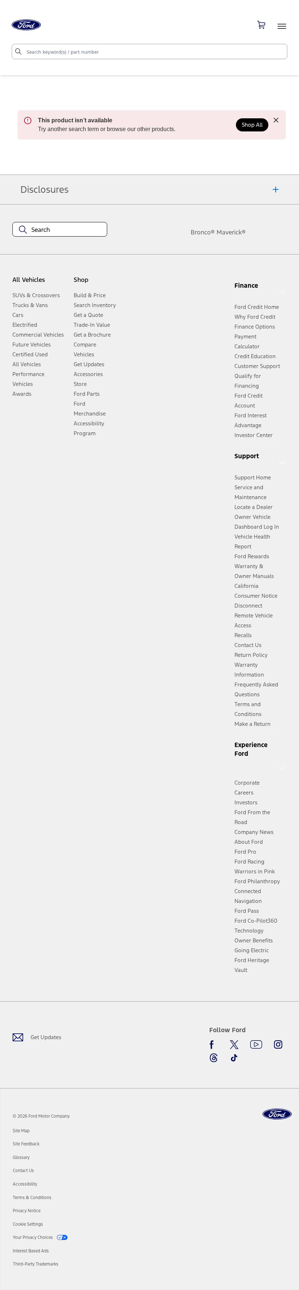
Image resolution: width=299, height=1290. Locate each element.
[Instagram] (278, 1044)
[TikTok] (234, 1057)
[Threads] (213, 1057)
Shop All (252, 124)
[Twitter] (234, 1044)
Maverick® (231, 232)
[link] (21, 1130)
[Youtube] (256, 1044)
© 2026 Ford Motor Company (41, 1116)
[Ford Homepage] (277, 1114)
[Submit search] (17, 51)
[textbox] (60, 229)
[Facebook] (213, 1044)
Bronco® (203, 232)
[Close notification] (276, 120)
